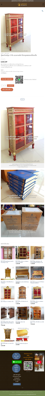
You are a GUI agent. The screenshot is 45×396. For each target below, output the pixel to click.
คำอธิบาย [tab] (22, 99)
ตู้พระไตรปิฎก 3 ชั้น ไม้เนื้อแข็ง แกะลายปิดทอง (7, 282)
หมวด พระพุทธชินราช (19, 392)
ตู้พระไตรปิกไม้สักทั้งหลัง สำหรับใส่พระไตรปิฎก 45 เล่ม (7, 262)
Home (4, 391)
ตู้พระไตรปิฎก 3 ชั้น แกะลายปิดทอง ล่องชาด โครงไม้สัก (22, 262)
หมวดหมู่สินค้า (12, 391)
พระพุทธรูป (22, 391)
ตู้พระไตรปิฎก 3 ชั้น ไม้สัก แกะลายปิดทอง (37, 322)
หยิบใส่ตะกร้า (10, 85)
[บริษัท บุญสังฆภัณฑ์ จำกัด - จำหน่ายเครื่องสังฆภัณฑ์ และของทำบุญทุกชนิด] (22, 4)
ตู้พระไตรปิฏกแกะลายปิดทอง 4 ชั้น (7, 301)
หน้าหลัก (2, 53)
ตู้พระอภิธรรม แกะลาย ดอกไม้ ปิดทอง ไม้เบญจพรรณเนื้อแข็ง (37, 282)
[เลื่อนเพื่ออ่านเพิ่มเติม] (22, 387)
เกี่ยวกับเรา (7, 391)
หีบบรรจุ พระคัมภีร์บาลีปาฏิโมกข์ (22, 343)
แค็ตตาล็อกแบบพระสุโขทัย (28, 392)
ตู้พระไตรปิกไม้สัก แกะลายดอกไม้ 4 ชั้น (7, 344)
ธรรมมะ (40, 391)
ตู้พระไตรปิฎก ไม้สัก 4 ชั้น (20, 321)
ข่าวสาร (37, 391)
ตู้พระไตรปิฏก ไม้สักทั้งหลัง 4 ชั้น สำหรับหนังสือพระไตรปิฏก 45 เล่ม (36, 262)
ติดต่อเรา (13, 392)
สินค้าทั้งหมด (18, 391)
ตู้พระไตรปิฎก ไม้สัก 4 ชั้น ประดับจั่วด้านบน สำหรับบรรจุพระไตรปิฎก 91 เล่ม (7, 323)
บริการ (34, 391)
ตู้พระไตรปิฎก (7, 53)
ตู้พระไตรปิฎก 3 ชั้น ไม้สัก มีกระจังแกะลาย (22, 302)
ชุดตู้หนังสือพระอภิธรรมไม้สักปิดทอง (22, 281)
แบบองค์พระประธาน (28, 391)
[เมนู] (1, 4)
